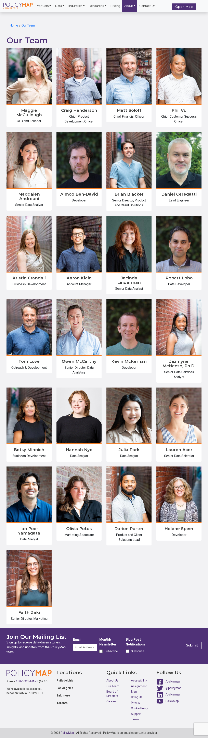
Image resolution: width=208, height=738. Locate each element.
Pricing (115, 6)
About (128, 6)
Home (14, 25)
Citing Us (136, 697)
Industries (75, 6)
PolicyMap (172, 701)
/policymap (173, 681)
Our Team (28, 25)
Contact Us (147, 6)
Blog (134, 691)
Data (58, 6)
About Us (112, 680)
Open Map (184, 7)
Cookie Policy (139, 708)
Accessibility (139, 680)
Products (42, 6)
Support (136, 714)
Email (77, 639)
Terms (135, 719)
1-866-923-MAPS (27, 681)
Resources (96, 6)
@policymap (173, 688)
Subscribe (111, 651)
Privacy (135, 702)
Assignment (139, 686)
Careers (111, 701)
